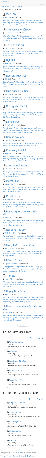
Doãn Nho (8, 312)
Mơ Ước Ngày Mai (15, 422)
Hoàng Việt (8, 279)
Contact (15, 456)
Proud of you (13, 196)
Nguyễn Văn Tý (10, 184)
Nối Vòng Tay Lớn (16, 229)
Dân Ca (7, 79)
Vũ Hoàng (8, 63)
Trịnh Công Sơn (10, 233)
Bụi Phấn (11, 60)
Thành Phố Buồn (15, 412)
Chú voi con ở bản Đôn (19, 29)
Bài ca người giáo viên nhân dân (20, 212)
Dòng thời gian (14, 260)
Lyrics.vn (6, 1)
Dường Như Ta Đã (16, 106)
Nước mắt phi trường (16, 380)
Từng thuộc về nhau (16, 342)
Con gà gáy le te (15, 137)
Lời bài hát (5, 6)
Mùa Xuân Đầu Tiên (17, 91)
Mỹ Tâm (7, 109)
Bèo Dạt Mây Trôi (16, 75)
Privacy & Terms (5, 456)
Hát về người (13, 351)
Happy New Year (15, 291)
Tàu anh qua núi (15, 45)
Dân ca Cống (9, 140)
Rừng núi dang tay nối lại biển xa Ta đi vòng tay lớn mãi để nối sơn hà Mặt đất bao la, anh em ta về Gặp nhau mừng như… (23, 238)
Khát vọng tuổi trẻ (16, 150)
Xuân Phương (9, 248)
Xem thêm (35, 338)
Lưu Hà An (8, 169)
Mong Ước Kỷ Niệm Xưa (20, 245)
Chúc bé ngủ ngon (16, 165)
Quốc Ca (11, 14)
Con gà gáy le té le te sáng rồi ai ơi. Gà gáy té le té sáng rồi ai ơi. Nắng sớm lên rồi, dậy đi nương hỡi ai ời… (23, 144)
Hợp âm (13, 6)
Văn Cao (8, 17)
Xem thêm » (23, 325)
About (22, 456)
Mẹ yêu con (12, 181)
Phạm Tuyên (9, 33)
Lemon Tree (13, 121)
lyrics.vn (31, 456)
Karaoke (20, 6)
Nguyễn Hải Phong (11, 264)
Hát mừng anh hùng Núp (17, 361)
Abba (6, 294)
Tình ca (10, 275)
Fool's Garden (9, 125)
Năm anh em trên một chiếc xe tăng (22, 307)
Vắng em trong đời (15, 370)
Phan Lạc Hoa (9, 48)
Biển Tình (12, 440)
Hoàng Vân (8, 217)
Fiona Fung (9, 199)
